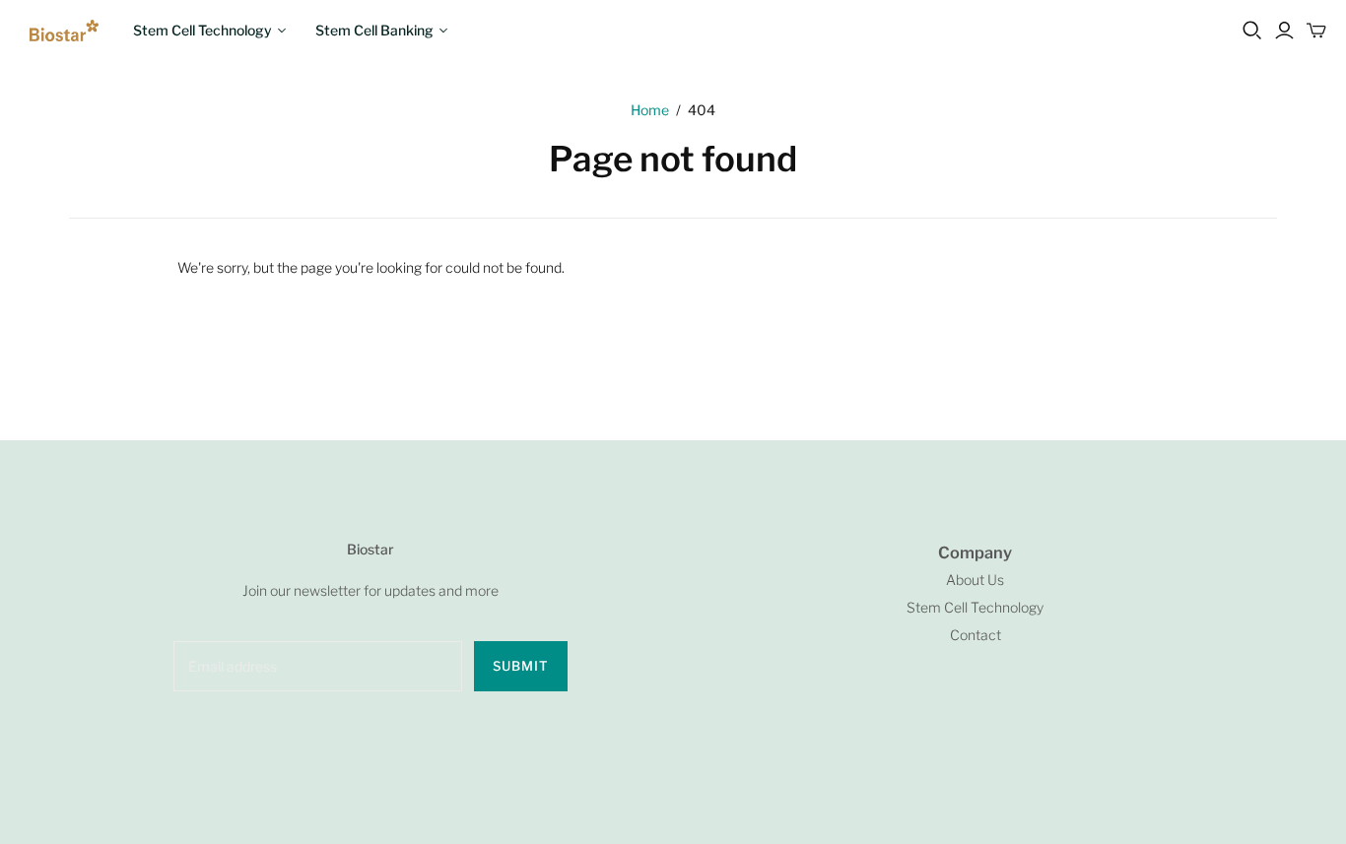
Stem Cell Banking (374, 30)
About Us (975, 579)
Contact (975, 634)
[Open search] (1252, 30)
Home (650, 109)
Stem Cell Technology (202, 30)
